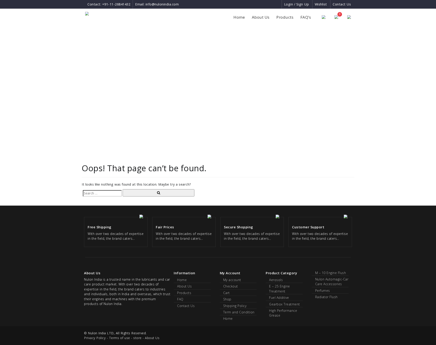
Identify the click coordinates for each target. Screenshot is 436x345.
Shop (227, 299)
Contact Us (342, 4)
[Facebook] (261, 4)
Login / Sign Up (296, 4)
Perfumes (322, 290)
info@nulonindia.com (162, 4)
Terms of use (119, 338)
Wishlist (321, 4)
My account (232, 280)
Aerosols (276, 280)
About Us (261, 17)
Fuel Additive (279, 297)
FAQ (180, 299)
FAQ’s (305, 17)
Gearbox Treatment (284, 304)
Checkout (230, 286)
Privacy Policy (95, 338)
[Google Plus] (270, 4)
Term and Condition (239, 312)
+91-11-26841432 (116, 4)
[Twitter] (278, 4)
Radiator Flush (326, 297)
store (137, 338)
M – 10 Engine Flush (330, 273)
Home (239, 17)
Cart (226, 293)
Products (284, 17)
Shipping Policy (235, 306)
